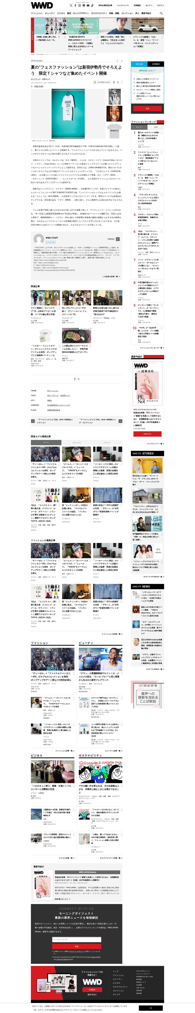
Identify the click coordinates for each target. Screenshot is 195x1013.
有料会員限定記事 (105, 5)
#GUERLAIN (83, 691)
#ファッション (53, 391)
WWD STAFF (38, 86)
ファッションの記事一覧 (111, 634)
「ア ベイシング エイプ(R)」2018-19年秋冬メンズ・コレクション (97, 421)
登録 (147, 108)
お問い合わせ (140, 987)
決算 (44, 819)
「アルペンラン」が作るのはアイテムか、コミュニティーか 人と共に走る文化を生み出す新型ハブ (145, 509)
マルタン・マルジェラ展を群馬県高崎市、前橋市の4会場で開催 (148, 217)
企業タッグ (46, 79)
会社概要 (139, 985)
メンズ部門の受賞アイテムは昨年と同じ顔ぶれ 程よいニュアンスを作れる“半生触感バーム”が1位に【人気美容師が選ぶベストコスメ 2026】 (105, 730)
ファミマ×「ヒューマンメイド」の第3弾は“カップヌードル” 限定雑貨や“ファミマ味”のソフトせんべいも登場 (148, 158)
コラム (113, 318)
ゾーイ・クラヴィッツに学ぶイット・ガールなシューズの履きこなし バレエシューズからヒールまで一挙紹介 (148, 265)
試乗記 (140, 187)
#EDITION (47, 745)
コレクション (127, 13)
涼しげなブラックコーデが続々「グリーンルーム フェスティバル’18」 (74, 311)
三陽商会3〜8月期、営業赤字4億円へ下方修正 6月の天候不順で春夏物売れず (56, 812)
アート (54, 481)
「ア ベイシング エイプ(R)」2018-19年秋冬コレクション (55, 421)
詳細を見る (147, 434)
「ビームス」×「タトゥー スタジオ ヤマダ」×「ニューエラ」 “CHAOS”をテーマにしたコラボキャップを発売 (75, 469)
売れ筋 (93, 710)
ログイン (160, 5)
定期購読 (137, 5)
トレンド (34, 525)
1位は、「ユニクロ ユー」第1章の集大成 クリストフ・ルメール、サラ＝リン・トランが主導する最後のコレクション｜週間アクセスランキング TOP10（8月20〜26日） (43, 513)
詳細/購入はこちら (61, 899)
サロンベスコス (110, 710)
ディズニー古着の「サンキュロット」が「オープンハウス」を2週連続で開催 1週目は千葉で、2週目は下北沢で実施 (148, 311)
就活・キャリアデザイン (78, 13)
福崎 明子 (65, 358)
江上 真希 (34, 321)
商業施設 (106, 318)
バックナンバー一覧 (154, 444)
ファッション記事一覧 (64, 751)
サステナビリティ (99, 13)
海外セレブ (141, 275)
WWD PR (153, 577)
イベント (65, 356)
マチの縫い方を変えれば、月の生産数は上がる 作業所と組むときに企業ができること (99, 789)
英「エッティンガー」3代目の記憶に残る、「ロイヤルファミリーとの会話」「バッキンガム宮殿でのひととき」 (75, 510)
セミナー (149, 5)
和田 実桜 (82, 687)
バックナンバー (123, 5)
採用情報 (139, 990)
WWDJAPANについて (143, 971)
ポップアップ (35, 79)
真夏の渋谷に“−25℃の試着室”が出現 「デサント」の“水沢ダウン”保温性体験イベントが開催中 (106, 510)
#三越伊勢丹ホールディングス (58, 405)
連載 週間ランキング (152, 252)
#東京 (49, 400)
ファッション (37, 13)
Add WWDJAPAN (103, 82)
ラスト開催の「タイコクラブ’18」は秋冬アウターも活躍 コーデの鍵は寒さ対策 (43, 311)
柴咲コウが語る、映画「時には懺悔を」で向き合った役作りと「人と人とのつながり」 (113, 40)
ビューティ (50, 13)
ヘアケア (100, 710)
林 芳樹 (33, 796)
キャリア (116, 994)
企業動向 (41, 793)
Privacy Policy (96, 957)
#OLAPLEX (95, 717)
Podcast (94, 796)
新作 (32, 359)
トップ (115, 971)
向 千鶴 (95, 321)
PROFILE (111, 239)
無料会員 (139, 64)
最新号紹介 (146, 13)
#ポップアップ (53, 395)
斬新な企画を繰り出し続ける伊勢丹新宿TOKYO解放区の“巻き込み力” (106, 311)
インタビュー (66, 518)
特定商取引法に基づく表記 (144, 976)
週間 (156, 127)
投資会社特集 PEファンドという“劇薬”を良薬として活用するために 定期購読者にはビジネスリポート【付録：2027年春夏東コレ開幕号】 (147, 419)
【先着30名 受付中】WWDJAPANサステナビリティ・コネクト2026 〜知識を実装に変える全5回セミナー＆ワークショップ (80, 43)
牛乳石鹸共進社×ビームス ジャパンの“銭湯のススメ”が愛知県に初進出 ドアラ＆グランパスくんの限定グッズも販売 (148, 288)
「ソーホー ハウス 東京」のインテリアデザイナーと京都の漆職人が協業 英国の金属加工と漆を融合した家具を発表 (106, 469)
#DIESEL (34, 691)
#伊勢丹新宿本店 (53, 410)
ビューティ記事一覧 (113, 751)
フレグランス (98, 684)
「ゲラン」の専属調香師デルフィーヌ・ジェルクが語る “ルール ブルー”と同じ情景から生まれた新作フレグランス (99, 676)
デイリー (139, 127)
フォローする (51, 242)
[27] (114, 131)
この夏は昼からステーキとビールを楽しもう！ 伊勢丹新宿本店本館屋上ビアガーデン (75, 349)
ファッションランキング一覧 (151, 348)
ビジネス (61, 13)
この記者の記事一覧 (110, 276)
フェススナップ (36, 318)
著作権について (141, 982)
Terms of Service (63, 959)
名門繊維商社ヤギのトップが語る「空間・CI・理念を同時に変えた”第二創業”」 (146, 537)
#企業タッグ (65, 395)
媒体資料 (139, 993)
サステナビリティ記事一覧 (110, 858)
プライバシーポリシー (77, 951)
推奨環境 (139, 979)
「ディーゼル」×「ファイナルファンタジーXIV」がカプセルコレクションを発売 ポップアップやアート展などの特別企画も (44, 470)
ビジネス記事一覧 (66, 858)
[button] (162, 13)
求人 (137, 13)
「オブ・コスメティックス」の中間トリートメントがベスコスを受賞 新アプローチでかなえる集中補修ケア (151, 628)
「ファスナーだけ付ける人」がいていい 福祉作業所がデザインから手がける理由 (105, 812)
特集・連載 (114, 13)
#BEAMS (46, 718)
